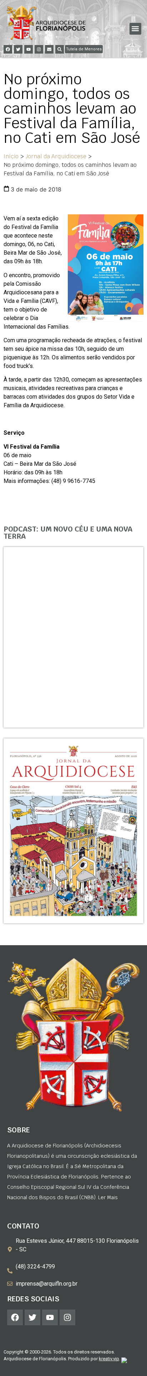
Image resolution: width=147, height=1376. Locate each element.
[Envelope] (49, 49)
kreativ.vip (109, 1358)
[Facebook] (8, 49)
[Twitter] (18, 49)
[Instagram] (39, 49)
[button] (135, 29)
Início (11, 156)
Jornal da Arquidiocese (56, 156)
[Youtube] (28, 49)
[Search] (59, 49)
